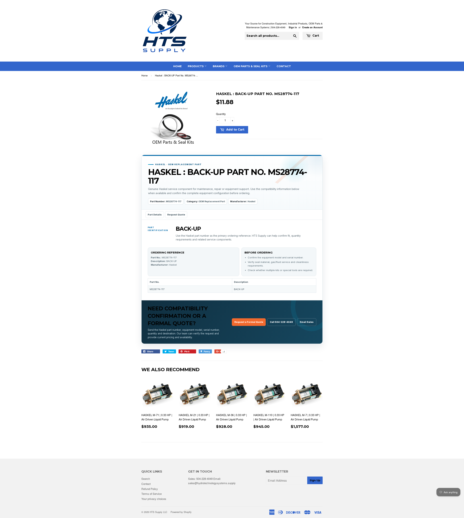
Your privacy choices (153, 499)
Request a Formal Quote (248, 322)
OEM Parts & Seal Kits (251, 66)
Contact (284, 66)
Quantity (221, 114)
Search (145, 479)
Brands (219, 66)
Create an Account (312, 27)
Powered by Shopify (181, 512)
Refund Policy (149, 489)
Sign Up (315, 480)
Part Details (155, 214)
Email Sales (307, 322)
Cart (315, 35)
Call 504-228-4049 (281, 322)
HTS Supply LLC (158, 512)
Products (196, 66)
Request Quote (176, 214)
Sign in (293, 27)
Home (177, 66)
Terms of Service (151, 494)
